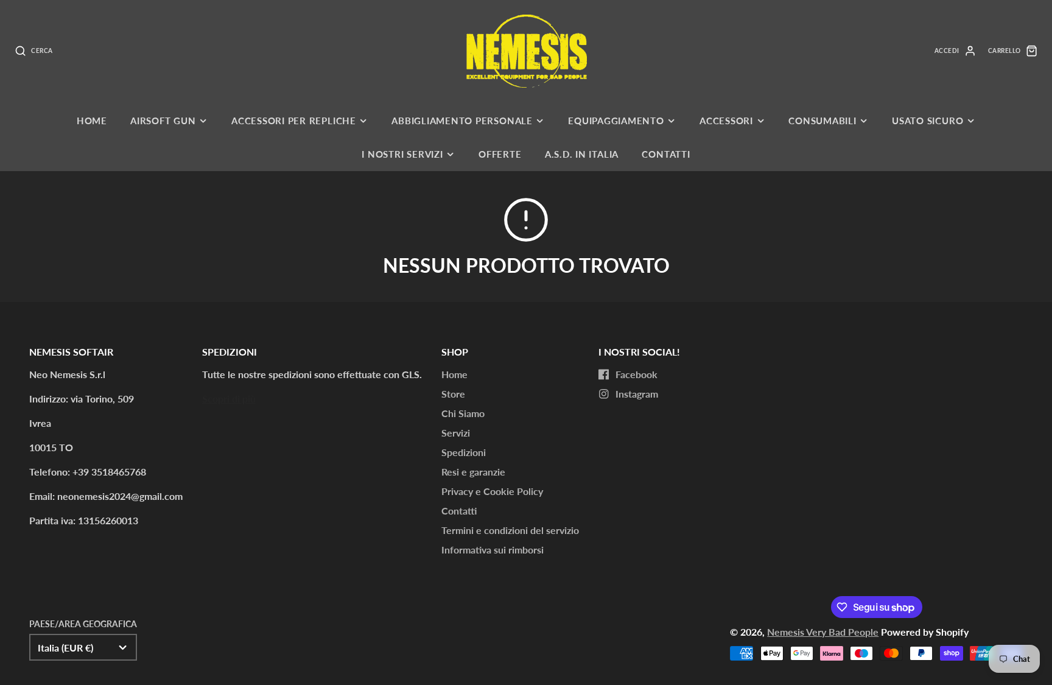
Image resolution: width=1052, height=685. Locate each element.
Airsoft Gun (162, 120)
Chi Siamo (463, 413)
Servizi (455, 432)
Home (92, 120)
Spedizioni (463, 452)
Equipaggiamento (616, 120)
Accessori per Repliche (293, 120)
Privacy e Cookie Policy (492, 491)
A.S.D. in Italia (582, 154)
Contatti (666, 154)
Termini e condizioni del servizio (510, 530)
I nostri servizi (402, 154)
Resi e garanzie (473, 471)
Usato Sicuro (927, 120)
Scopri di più (229, 398)
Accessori (726, 120)
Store (453, 393)
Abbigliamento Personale (462, 120)
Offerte (500, 154)
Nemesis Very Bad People (822, 632)
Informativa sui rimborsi (492, 549)
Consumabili (822, 120)
